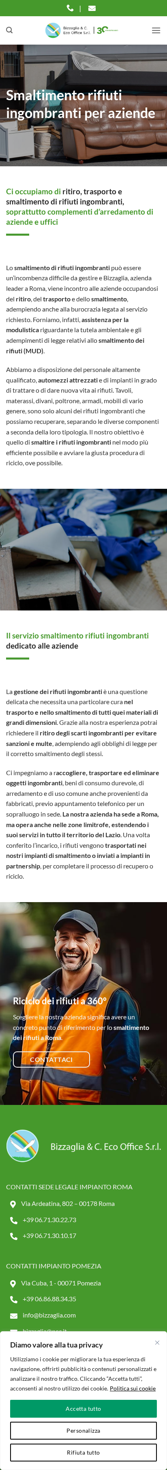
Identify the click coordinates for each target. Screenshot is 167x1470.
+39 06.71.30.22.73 (48, 1219)
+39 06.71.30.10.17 (48, 1235)
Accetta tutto (83, 1408)
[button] (9, 30)
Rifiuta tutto (83, 1452)
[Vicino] (157, 1343)
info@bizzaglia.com (48, 1315)
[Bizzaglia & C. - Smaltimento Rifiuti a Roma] (82, 30)
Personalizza (83, 1430)
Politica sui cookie (133, 1388)
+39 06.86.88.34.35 (48, 1298)
